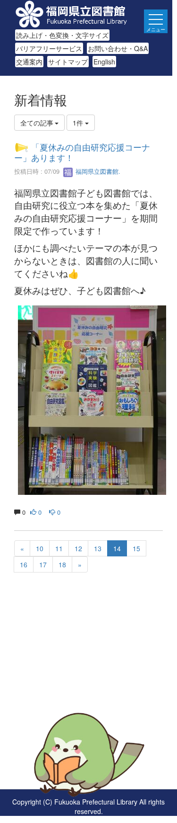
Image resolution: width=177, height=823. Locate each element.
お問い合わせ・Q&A (118, 48)
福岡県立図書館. (97, 171)
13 (97, 548)
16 (23, 564)
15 (136, 548)
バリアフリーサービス (49, 48)
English (104, 61)
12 (78, 548)
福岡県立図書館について (50, 698)
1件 (79, 122)
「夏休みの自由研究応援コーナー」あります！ (82, 152)
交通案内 (29, 61)
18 (62, 564)
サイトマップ (68, 61)
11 (59, 548)
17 (43, 564)
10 (39, 548)
